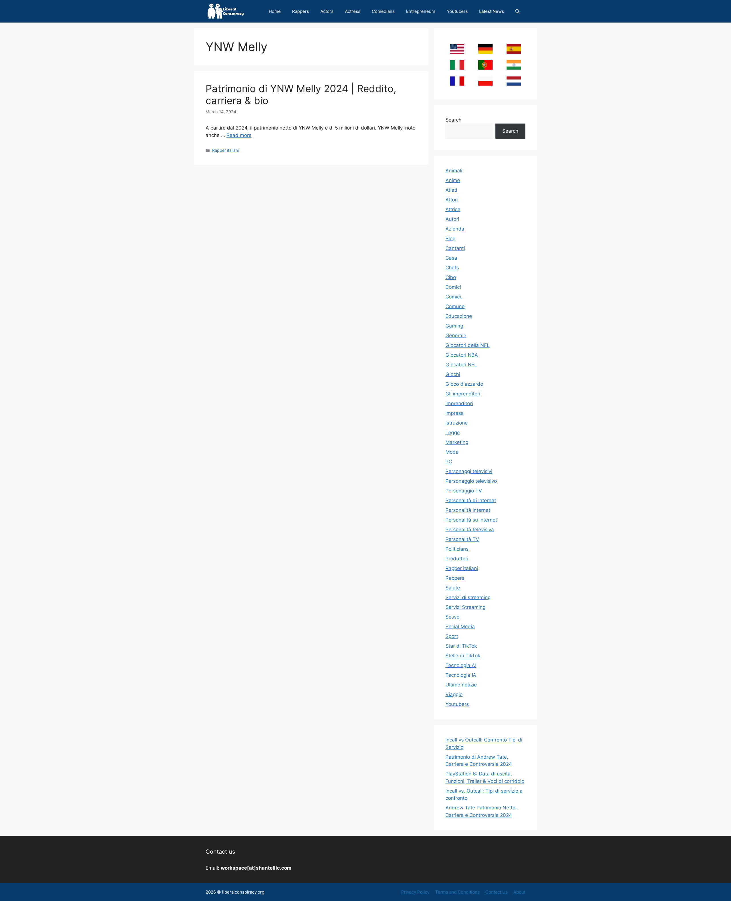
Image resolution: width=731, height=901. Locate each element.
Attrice (452, 209)
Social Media (460, 626)
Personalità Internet (467, 510)
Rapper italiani (225, 150)
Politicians (457, 549)
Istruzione (456, 423)
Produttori (456, 558)
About (519, 892)
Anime (452, 180)
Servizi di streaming (468, 597)
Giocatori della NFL (467, 345)
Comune (455, 306)
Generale (455, 335)
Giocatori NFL (461, 364)
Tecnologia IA (460, 675)
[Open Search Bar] (517, 11)
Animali (453, 170)
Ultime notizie (461, 685)
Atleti (451, 190)
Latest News (491, 11)
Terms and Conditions (457, 892)
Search (453, 120)
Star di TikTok (461, 646)
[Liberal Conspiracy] (225, 11)
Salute (452, 588)
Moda (452, 452)
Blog (450, 238)
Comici (453, 287)
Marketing (456, 442)
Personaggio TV (463, 491)
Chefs (452, 267)
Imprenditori (459, 403)
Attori (451, 200)
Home (275, 11)
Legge (452, 432)
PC (448, 461)
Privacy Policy (415, 892)
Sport (451, 636)
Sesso (452, 617)
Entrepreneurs (420, 11)
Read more (239, 135)
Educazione (458, 316)
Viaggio (454, 694)
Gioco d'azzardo (464, 384)
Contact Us (496, 892)
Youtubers (457, 11)
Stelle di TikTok (462, 655)
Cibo (450, 277)
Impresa (454, 413)
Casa (451, 258)
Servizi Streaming (465, 607)
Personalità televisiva (469, 529)
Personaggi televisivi (468, 471)
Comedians (383, 11)
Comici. (453, 297)
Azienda (454, 229)
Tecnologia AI (460, 665)
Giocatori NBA (461, 355)
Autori (452, 219)
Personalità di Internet (470, 500)
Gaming (454, 326)
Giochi (452, 374)
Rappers (300, 11)
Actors (327, 11)
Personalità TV (462, 539)
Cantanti (455, 248)
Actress (352, 11)
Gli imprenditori (462, 394)
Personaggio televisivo (471, 481)
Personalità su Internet (471, 520)
